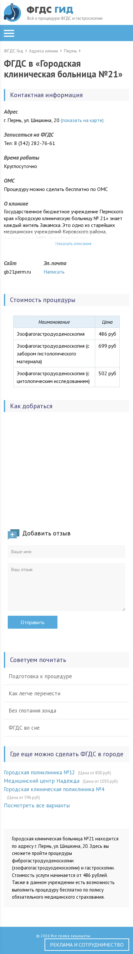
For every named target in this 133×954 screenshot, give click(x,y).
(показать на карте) (82, 120)
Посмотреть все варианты (37, 805)
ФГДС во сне (24, 727)
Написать (54, 271)
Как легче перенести (34, 693)
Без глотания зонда (32, 710)
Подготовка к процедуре (40, 676)
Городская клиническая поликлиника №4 (54, 789)
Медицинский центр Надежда (41, 780)
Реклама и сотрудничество (87, 944)
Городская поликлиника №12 (39, 772)
